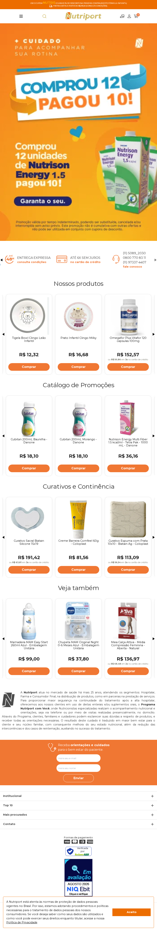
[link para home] (83, 16)
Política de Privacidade (21, 922)
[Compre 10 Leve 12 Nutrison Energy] (78, 132)
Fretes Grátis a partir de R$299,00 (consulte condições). (80, 6)
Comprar (29, 367)
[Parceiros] (122, 16)
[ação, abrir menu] (21, 16)
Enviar (79, 778)
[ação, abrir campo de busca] (44, 16)
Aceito (132, 912)
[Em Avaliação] (78, 877)
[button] (1, 259)
